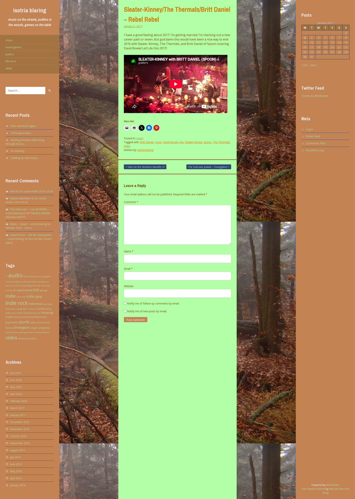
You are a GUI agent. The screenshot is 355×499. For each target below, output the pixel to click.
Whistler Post (24, 338)
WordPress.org (315, 150)
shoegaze (22, 327)
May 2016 (16, 471)
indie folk (21, 297)
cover (158, 142)
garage (44, 290)
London (31, 309)
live (25, 308)
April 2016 (16, 478)
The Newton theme (313, 489)
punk (24, 321)
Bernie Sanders (30, 276)
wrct (33, 338)
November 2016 (19, 429)
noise (19, 312)
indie (11, 296)
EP (14, 290)
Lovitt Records (43, 308)
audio (15, 275)
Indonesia (35, 304)
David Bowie (170, 142)
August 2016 (17, 450)
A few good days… (22, 133)
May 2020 (16, 387)
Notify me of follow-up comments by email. (153, 303)
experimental (24, 290)
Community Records (16, 281)
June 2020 (16, 380)
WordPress (332, 485)
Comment (131, 202)
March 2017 (17, 408)
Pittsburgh (47, 312)
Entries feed (313, 136)
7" (7, 276)
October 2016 (18, 436)
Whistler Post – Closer (19, 228)
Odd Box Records (31, 313)
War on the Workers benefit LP (146, 167)
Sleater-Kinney (193, 142)
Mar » (313, 65)
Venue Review (42, 332)
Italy (44, 304)
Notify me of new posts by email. (147, 311)
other (9, 68)
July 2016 (15, 457)
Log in (309, 129)
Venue (31, 332)
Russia (9, 327)
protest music (39, 317)
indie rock (17, 302)
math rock (11, 313)
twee (25, 332)
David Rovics (32, 281)
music (9, 40)
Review (46, 322)
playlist (9, 317)
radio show (36, 322)
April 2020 (16, 394)
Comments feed (315, 143)
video (11, 337)
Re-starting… (18, 151)
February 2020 (18, 401)
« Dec (304, 65)
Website (128, 286)
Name (128, 251)
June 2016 (16, 464)
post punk (25, 317)
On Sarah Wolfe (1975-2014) (36, 191)
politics (10, 54)
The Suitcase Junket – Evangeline (207, 167)
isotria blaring (29, 10)
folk (36, 289)
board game (45, 276)
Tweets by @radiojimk (314, 96)
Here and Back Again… (24, 126)
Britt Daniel (146, 142)
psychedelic (12, 322)
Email (128, 268)
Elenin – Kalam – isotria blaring (28, 224)
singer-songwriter (40, 327)
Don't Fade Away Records (28, 285)
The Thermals (221, 142)
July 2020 (15, 373)
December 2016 (19, 422)
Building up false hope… (25, 158)
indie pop (34, 296)
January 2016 (18, 485)
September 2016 (20, 443)
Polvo (16, 317)
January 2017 (18, 415)
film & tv (11, 61)
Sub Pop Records (14, 332)
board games (13, 47)
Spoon (208, 142)
